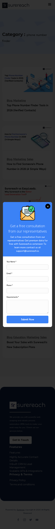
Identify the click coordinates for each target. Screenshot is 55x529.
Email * (9, 273)
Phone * (10, 285)
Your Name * (11, 262)
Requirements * (13, 297)
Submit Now (27, 319)
